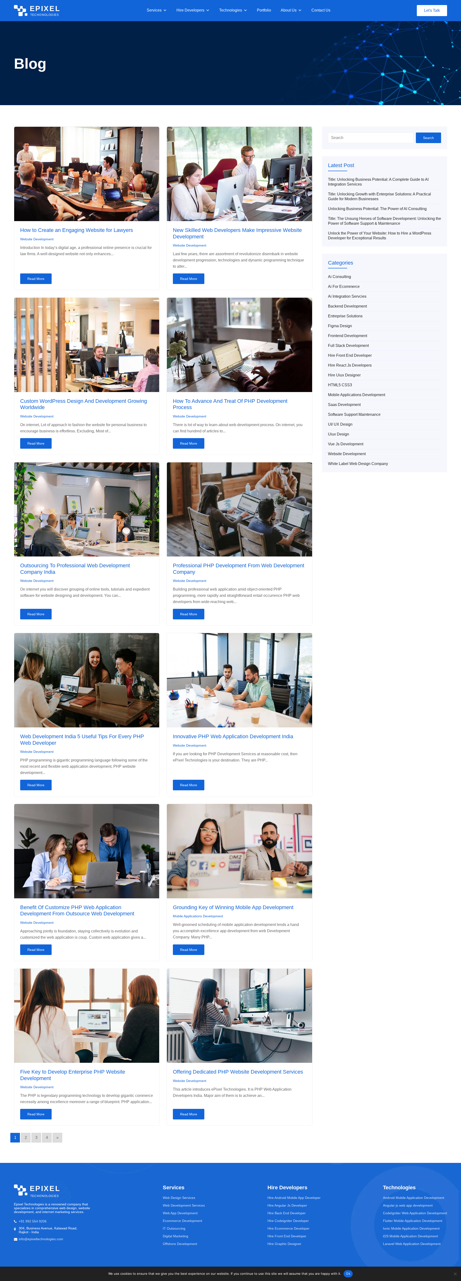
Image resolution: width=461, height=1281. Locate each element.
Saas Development (344, 405)
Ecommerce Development (182, 1221)
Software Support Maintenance (354, 414)
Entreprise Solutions (345, 316)
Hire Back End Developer (286, 1213)
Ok (348, 1273)
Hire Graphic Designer (284, 1244)
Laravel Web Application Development (412, 1244)
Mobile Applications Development (198, 916)
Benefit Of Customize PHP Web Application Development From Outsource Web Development (77, 910)
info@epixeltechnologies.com (41, 1239)
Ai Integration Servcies (347, 296)
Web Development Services (184, 1205)
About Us (289, 10)
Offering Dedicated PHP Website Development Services (238, 1072)
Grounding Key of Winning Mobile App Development (233, 907)
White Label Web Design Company (358, 464)
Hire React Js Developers (350, 365)
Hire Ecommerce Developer (288, 1228)
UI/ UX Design (340, 424)
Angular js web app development (408, 1205)
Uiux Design (338, 434)
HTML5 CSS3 (340, 385)
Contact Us (320, 10)
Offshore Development (180, 1244)
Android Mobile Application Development (413, 1198)
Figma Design (340, 326)
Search (428, 138)
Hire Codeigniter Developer (288, 1221)
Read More (35, 279)
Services (154, 10)
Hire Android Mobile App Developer (294, 1198)
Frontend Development (347, 336)
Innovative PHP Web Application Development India (233, 736)
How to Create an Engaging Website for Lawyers (76, 230)
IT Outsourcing (174, 1228)
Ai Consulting (339, 277)
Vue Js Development (345, 444)
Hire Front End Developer (350, 355)
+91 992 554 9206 (33, 1221)
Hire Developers (190, 10)
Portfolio (264, 10)
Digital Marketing (175, 1236)
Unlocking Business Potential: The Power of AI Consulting (377, 209)
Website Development (37, 239)
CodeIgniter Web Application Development (415, 1213)
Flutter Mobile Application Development (412, 1221)
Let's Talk (432, 10)
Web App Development (180, 1213)
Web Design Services (179, 1198)
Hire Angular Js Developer (287, 1205)
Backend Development (347, 306)
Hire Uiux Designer (344, 375)
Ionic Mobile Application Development (411, 1228)
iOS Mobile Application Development (410, 1236)
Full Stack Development (348, 346)
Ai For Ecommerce (344, 286)
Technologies (230, 10)
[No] (455, 1273)
